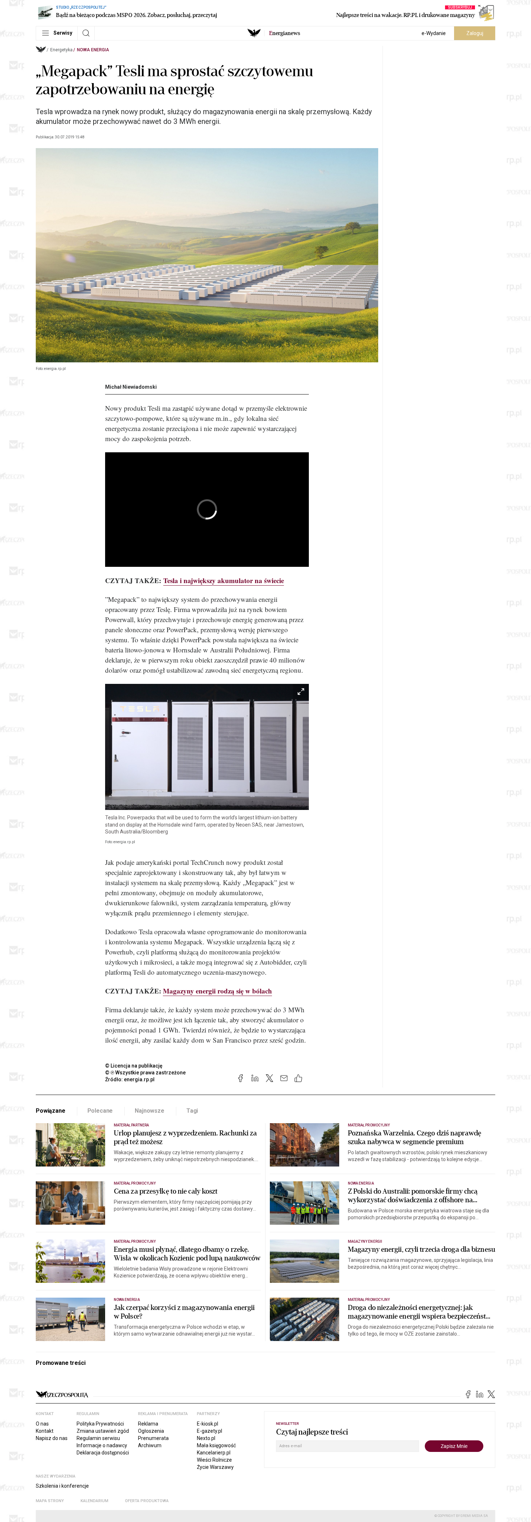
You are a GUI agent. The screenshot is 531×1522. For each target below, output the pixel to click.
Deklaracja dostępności (103, 1453)
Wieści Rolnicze (214, 1460)
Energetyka (61, 49)
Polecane (100, 1110)
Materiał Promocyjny (135, 1241)
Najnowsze (149, 1110)
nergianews (284, 33)
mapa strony (50, 1501)
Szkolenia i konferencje (62, 1486)
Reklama (148, 1424)
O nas (42, 1424)
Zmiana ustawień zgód (103, 1431)
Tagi (192, 1110)
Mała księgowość (216, 1445)
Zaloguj (474, 33)
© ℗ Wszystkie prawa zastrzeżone (145, 1072)
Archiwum (149, 1445)
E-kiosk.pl (207, 1424)
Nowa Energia (93, 49)
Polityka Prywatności (100, 1424)
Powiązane (50, 1110)
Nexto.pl (206, 1438)
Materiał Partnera (131, 1125)
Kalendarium (94, 1501)
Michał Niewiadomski (131, 387)
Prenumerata (153, 1438)
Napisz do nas (52, 1438)
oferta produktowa (147, 1501)
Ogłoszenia (151, 1431)
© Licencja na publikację (134, 1066)
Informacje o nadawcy (102, 1445)
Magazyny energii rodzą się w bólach (217, 991)
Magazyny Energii (365, 1241)
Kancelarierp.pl (213, 1453)
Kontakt (44, 1431)
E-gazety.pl (209, 1431)
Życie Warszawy (215, 1467)
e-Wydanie (434, 33)
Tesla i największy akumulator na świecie (223, 580)
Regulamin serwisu (98, 1438)
